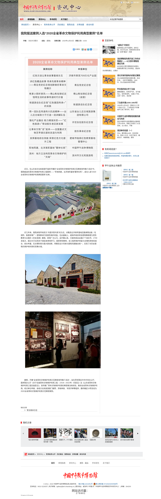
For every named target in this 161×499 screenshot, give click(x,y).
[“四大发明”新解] (35, 433)
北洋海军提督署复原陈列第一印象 (50, 441)
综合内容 (90, 25)
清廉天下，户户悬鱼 (66, 440)
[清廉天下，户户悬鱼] (66, 433)
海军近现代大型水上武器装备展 (112, 441)
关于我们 (64, 19)
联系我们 (136, 2)
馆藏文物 (93, 440)
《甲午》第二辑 (128, 170)
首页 (22, 19)
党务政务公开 (49, 25)
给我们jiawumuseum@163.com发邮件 (117, 153)
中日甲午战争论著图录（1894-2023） (130, 181)
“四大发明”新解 (33, 440)
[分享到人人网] (90, 49)
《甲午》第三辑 (111, 184)
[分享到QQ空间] (82, 49)
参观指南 (31, 19)
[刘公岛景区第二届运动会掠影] (81, 433)
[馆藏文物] (97, 433)
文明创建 (80, 25)
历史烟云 (61, 25)
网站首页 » (25, 25)
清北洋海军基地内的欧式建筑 (128, 75)
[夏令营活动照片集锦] (127, 433)
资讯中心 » (37, 25)
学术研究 (53, 19)
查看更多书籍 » (108, 188)
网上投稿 (126, 2)
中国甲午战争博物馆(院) (47, 9)
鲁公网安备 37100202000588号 (107, 484)
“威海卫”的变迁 (123, 45)
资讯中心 (42, 19)
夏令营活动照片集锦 (127, 440)
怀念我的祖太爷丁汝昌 (126, 89)
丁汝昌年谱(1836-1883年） (128, 103)
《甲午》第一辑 (128, 175)
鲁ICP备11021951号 (85, 484)
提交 (140, 19)
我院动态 (70, 25)
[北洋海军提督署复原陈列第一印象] (51, 433)
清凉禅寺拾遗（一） (125, 131)
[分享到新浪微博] (85, 49)
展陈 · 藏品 (84, 463)
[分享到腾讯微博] (88, 49)
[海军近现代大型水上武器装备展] (112, 433)
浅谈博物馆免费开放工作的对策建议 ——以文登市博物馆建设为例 (128, 61)
